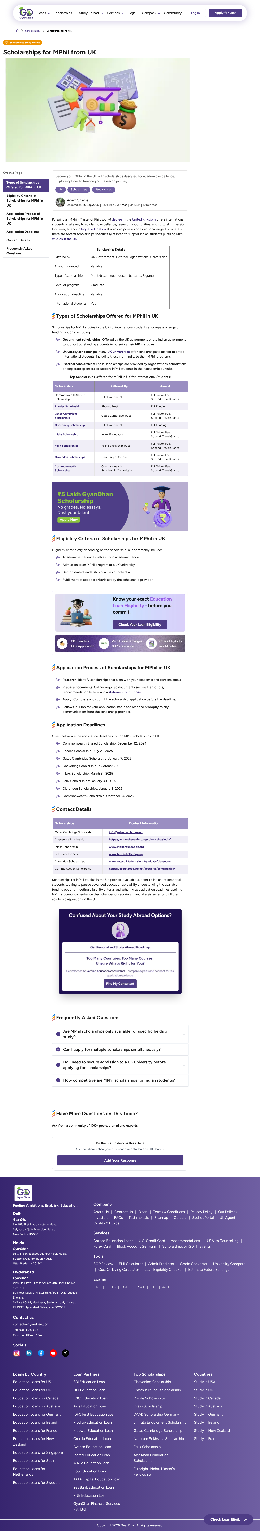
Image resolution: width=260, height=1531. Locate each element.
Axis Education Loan (89, 1406)
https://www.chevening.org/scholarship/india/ (140, 839)
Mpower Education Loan (93, 1430)
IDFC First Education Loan (94, 1414)
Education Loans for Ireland (35, 1422)
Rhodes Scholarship (67, 406)
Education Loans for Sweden (36, 1482)
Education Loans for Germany (37, 1414)
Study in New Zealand (212, 1430)
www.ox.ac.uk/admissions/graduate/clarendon (140, 861)
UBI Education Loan (89, 1390)
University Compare (229, 1264)
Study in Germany (208, 1414)
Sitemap (161, 1217)
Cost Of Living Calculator (118, 1269)
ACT (165, 1287)
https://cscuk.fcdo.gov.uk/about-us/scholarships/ (142, 868)
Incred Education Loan (91, 1455)
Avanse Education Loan (92, 1447)
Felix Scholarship (147, 1447)
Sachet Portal (203, 1217)
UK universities (118, 352)
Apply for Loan (225, 13)
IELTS (111, 1287)
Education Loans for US (32, 1382)
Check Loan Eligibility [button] (228, 1519)
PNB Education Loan (89, 1495)
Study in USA (205, 1382)
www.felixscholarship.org (126, 854)
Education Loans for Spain (34, 1460)
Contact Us (123, 1212)
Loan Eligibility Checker (164, 1269)
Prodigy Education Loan (92, 1422)
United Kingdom (144, 219)
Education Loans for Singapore (38, 1452)
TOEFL (126, 1287)
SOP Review (103, 1264)
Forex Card (102, 1246)
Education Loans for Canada (35, 1398)
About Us (101, 1212)
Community (173, 13)
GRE (97, 1287)
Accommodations (185, 1240)
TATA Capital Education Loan (96, 1479)
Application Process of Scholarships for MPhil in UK (24, 218)
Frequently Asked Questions (19, 250)
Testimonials (139, 1217)
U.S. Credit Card (152, 1240)
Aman (124, 205)
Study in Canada (207, 1398)
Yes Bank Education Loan (93, 1487)
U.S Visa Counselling (222, 1240)
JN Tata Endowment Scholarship (160, 1422)
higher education (93, 229)
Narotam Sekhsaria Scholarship (159, 1438)
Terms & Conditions (169, 1212)
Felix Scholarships (66, 446)
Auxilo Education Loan (91, 1463)
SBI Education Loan (89, 1382)
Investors (100, 1217)
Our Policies (227, 1212)
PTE (153, 1287)
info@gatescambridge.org (126, 832)
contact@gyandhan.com (31, 1324)
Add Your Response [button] (120, 1160)
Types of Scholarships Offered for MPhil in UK (23, 185)
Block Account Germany (137, 1246)
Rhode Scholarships (150, 1398)
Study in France (206, 1438)
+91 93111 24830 (25, 1330)
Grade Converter (193, 1264)
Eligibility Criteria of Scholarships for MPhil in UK (24, 200)
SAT (141, 1287)
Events (205, 1246)
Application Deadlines (22, 232)
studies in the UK (64, 239)
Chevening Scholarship (70, 425)
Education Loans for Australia (36, 1406)
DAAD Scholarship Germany (156, 1414)
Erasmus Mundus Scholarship (157, 1390)
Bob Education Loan (89, 1471)
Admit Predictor (161, 1264)
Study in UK (203, 1390)
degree (117, 219)
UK (61, 189)
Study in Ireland (206, 1422)
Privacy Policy (201, 1212)
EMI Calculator (131, 1264)
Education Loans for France (35, 1430)
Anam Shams (77, 200)
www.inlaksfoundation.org (126, 847)
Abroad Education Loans (113, 1240)
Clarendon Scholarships (70, 457)
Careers (180, 1217)
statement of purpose (125, 692)
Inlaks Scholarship (66, 434)
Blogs (131, 13)
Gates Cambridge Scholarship (158, 1430)
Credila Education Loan (92, 1438)
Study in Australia (208, 1406)
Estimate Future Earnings (208, 1269)
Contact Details (18, 240)
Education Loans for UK (32, 1390)
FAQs (118, 1217)
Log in (195, 13)
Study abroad (103, 189)
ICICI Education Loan (90, 1398)
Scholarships (63, 13)
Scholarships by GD (178, 1246)
